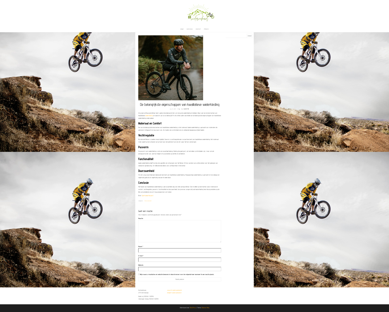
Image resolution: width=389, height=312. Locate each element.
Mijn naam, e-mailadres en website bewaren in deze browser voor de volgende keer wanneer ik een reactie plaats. (177, 274)
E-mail (140, 256)
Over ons (190, 29)
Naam (140, 246)
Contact (198, 29)
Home (182, 29)
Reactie (140, 218)
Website (140, 265)
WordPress (193, 308)
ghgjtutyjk (186, 109)
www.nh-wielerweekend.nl (174, 290)
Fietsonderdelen (148, 201)
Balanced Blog (205, 308)
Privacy (206, 29)
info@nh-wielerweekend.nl (174, 293)
